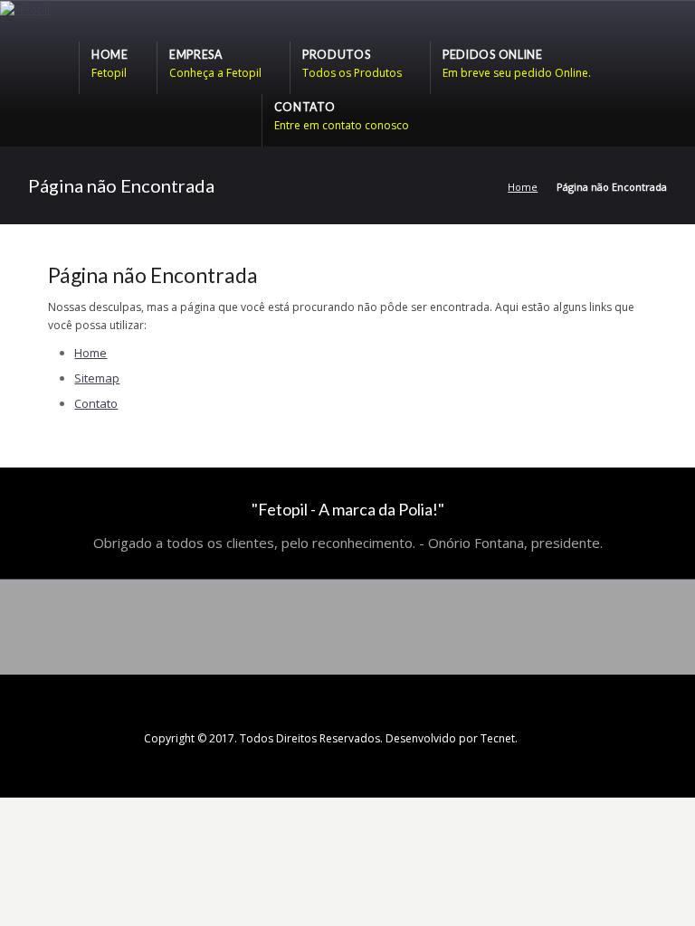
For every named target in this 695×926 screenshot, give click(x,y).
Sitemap (96, 378)
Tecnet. (499, 738)
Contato (96, 403)
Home (523, 187)
